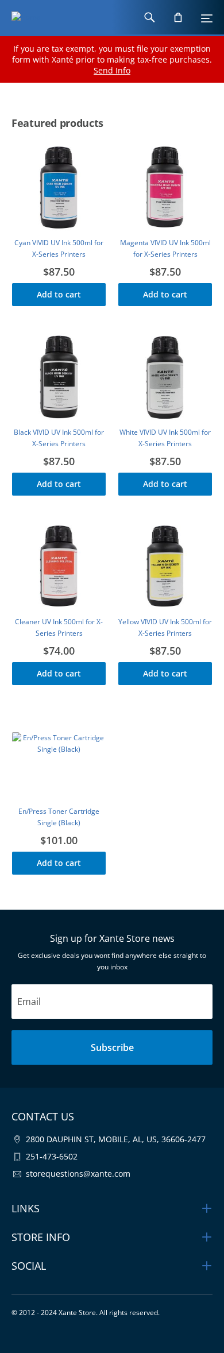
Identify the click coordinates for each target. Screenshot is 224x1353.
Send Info (112, 70)
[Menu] (206, 17)
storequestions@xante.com (78, 1173)
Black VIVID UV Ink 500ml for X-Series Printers (59, 438)
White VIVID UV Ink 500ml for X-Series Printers (165, 438)
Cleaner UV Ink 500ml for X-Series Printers (59, 627)
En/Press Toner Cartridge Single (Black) (58, 817)
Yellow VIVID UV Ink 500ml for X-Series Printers (165, 627)
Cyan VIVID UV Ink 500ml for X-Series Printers (58, 248)
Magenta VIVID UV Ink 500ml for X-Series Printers (165, 248)
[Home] (20, 17)
